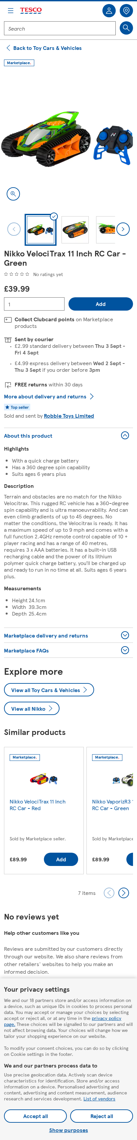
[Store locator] (126, 10)
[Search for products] (126, 28)
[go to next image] (123, 229)
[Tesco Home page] (31, 11)
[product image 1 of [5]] (68, 138)
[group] (44, 812)
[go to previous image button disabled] (14, 229)
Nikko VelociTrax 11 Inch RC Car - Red (38, 804)
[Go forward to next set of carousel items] (123, 893)
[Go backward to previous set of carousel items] (109, 893)
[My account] (109, 10)
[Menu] (10, 10)
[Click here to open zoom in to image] (13, 194)
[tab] (41, 230)
